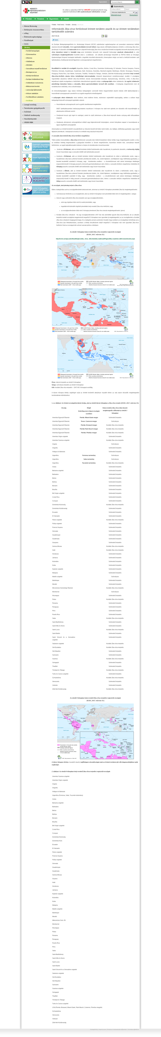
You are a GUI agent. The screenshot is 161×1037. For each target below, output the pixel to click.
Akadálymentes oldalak (30, 2)
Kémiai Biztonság (30, 26)
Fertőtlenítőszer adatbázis (35, 97)
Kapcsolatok (103, 2)
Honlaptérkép (94, 1029)
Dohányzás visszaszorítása (34, 30)
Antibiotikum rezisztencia (34, 83)
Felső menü (60, 24)
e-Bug (26, 33)
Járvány (27, 47)
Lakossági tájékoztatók (34, 90)
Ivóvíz (26, 44)
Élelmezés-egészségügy (33, 37)
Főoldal (23, 2)
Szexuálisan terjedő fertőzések (36, 68)
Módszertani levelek (33, 86)
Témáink (40, 19)
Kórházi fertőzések (32, 76)
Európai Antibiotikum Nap (34, 79)
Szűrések (27, 112)
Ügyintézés (53, 19)
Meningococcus (31, 72)
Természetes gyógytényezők (34, 108)
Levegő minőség (30, 105)
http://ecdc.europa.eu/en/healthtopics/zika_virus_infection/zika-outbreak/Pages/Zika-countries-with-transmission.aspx (95, 239)
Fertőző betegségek (32, 51)
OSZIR (66, 19)
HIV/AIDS (29, 65)
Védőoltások (30, 61)
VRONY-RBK (28, 122)
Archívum (29, 100)
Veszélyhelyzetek (30, 119)
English (26, 2)
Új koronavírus (31, 54)
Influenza (29, 58)
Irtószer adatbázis (32, 93)
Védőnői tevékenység (32, 115)
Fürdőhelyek (28, 40)
